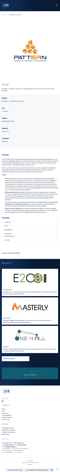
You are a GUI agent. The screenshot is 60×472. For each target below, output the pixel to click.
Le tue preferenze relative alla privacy (37, 470)
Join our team (6, 419)
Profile (3, 409)
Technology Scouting (8, 428)
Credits (30, 464)
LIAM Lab (8, 222)
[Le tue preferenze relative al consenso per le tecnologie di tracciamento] (57, 469)
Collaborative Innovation (8, 430)
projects (5, 15)
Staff (3, 411)
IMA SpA (7, 240)
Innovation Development (8, 432)
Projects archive (9, 358)
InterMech (8, 230)
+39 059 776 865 (8, 445)
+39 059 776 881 (21, 445)
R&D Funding (5, 434)
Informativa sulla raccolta (15, 470)
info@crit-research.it (11, 446)
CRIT (6, 226)
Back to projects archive (11, 253)
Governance (5, 413)
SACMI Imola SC (10, 236)
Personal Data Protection (30, 462)
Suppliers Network (7, 417)
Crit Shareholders (6, 415)
